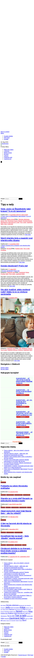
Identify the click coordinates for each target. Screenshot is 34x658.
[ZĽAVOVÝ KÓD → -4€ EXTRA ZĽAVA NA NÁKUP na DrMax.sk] (8, 393)
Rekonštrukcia (25, 611)
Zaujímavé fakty (20, 274)
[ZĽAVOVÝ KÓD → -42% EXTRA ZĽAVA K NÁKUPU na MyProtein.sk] (8, 425)
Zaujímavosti (7, 159)
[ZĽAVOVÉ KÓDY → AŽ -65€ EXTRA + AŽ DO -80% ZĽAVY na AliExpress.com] (8, 414)
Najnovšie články (9, 149)
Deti (20, 348)
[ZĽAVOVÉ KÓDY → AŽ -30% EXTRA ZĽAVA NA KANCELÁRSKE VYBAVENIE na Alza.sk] (8, 381)
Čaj (10, 620)
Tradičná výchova (12, 350)
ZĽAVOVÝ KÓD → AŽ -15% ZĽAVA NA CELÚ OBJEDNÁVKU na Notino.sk (24, 402)
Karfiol (11, 607)
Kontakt (6, 139)
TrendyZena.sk (22, 655)
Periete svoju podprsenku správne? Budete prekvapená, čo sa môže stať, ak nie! (16, 460)
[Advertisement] (17, 180)
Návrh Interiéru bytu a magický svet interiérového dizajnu (17, 239)
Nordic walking (6, 609)
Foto (25, 605)
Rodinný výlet (12, 613)
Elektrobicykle (21, 605)
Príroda (3, 274)
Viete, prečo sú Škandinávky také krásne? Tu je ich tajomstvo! (16, 210)
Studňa (29, 613)
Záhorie (4, 620)
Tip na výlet (11, 616)
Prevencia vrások (13, 221)
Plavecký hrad (20, 609)
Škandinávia (4, 222)
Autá (1, 605)
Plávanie (2, 611)
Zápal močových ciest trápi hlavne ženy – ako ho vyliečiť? (16, 512)
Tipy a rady (23, 222)
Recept (20, 221)
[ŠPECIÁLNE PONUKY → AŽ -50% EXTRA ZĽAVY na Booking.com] (8, 435)
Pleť (6, 221)
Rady (6, 274)
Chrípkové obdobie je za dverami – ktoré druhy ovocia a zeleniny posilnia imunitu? (16, 550)
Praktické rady (8, 157)
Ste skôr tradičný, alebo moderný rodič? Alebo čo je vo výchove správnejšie (15, 291)
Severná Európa (27, 221)
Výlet (2, 618)
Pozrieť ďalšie (17, 441)
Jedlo (7, 607)
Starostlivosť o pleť (13, 222)
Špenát (20, 620)
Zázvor (7, 620)
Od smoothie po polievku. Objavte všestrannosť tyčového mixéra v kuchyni (17, 463)
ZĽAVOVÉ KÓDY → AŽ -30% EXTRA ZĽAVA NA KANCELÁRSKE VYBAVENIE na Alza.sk (24, 381)
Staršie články (5, 367)
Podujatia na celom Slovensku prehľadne (15, 598)
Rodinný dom (19, 248)
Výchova (20, 350)
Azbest (4, 605)
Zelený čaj (27, 618)
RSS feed (6, 137)
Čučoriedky (13, 620)
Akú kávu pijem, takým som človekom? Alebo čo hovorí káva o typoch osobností (18, 596)
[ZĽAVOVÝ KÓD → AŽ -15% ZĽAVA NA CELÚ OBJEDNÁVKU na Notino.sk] (8, 403)
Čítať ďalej (28, 234)
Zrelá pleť (10, 224)
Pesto (16, 609)
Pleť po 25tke (28, 609)
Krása (2, 221)
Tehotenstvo (4, 616)
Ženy (5, 224)
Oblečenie (11, 609)
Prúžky (14, 611)
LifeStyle (6, 151)
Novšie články (5, 369)
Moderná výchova (27, 348)
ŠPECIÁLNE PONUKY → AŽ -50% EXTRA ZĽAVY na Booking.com (24, 433)
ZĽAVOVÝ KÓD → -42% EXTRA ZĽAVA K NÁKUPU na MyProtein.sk (24, 423)
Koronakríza (17, 607)
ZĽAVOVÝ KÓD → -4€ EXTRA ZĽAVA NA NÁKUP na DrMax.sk (24, 391)
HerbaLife (29, 605)
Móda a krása (8, 153)
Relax (30, 611)
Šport (24, 620)
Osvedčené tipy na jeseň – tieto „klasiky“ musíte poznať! (15, 537)
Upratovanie (30, 616)
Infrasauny (3, 607)
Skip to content (5, 132)
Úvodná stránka (8, 136)
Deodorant (22, 272)
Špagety (17, 620)
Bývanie (6, 154)
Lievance (27, 607)
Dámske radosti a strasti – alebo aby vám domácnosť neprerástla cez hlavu (16, 454)
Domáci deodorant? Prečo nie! (14, 266)
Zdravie (6, 156)
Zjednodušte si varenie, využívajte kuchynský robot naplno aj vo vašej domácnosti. (18, 466)
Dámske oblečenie (23, 219)
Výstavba (3, 250)
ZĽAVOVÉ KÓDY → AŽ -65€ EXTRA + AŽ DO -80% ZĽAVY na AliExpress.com (24, 413)
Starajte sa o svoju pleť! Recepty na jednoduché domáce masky (16, 499)
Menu (2, 133)
